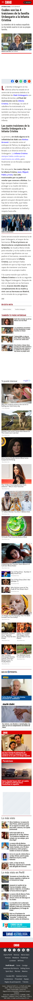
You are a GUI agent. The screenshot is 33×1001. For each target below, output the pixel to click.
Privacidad (18, 979)
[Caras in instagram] (5, 950)
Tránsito (25, 982)
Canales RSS (10, 976)
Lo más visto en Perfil (12, 872)
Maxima (24, 971)
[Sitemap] (28, 950)
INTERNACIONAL (6, 6)
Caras (18, 965)
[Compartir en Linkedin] (25, 81)
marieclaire (16, 704)
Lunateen (12, 961)
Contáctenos (8, 979)
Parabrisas (24, 958)
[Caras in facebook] (9, 950)
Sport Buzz (9, 971)
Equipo (26, 979)
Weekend (15, 958)
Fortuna (8, 958)
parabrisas (16, 761)
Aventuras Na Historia (11, 968)
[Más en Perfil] (12, 672)
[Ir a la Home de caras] (8, 3)
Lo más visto (8, 818)
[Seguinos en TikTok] (18, 950)
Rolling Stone (25, 968)
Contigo (24, 965)
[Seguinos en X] (14, 950)
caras (16, 733)
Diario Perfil (8, 955)
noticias (16, 677)
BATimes (21, 961)
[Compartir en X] (16, 81)
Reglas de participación (13, 982)
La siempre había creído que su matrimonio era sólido (14, 156)
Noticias (16, 955)
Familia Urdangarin (20, 309)
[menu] (2, 2)
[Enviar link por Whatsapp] (20, 81)
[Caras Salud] (16, 927)
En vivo (28, 2)
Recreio (17, 971)
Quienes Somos (21, 976)
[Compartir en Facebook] (12, 81)
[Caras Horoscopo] (16, 936)
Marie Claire (25, 955)
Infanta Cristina (7, 309)
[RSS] (23, 950)
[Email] (29, 81)
